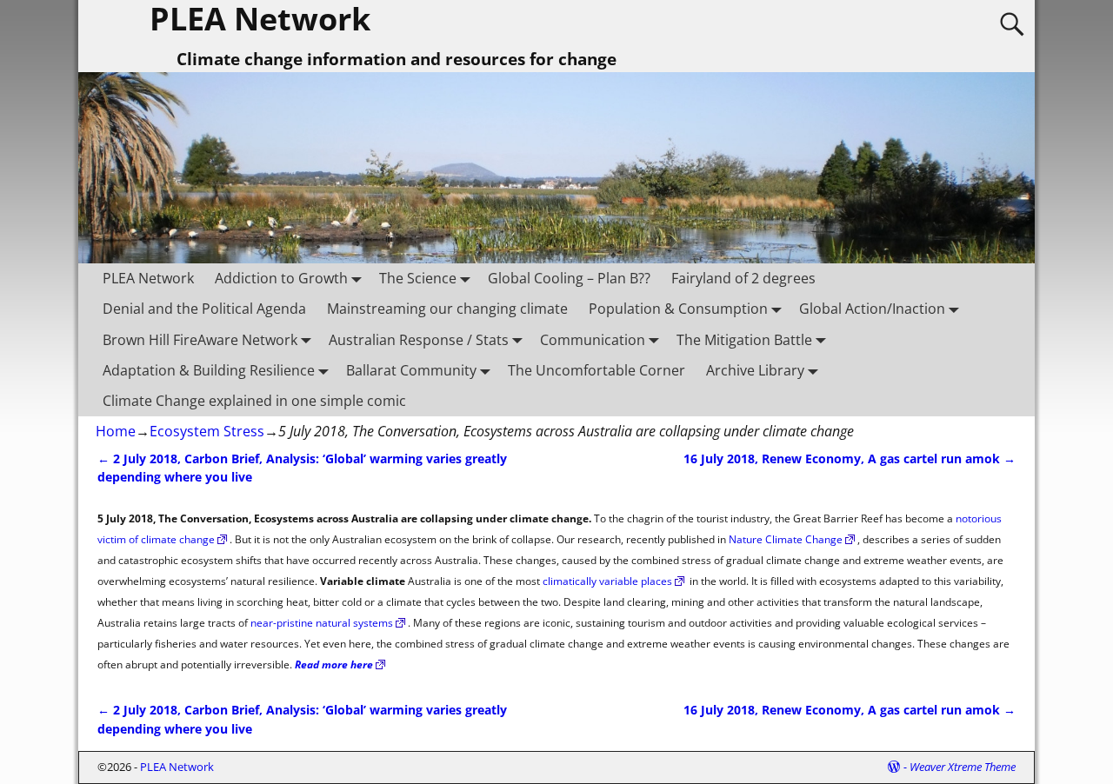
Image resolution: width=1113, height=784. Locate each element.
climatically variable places (607, 581)
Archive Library (755, 370)
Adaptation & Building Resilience (209, 370)
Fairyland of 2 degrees (743, 278)
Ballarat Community (411, 370)
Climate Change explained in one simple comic (254, 400)
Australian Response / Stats (419, 339)
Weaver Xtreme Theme (963, 766)
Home (116, 431)
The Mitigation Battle (744, 339)
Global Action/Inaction (872, 308)
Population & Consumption (678, 308)
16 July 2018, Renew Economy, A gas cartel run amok (849, 458)
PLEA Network (148, 278)
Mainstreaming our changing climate (447, 308)
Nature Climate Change (786, 539)
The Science (418, 278)
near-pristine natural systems (321, 622)
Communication (592, 339)
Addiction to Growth (281, 278)
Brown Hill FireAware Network (200, 339)
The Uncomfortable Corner (596, 370)
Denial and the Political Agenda (204, 308)
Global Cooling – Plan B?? (569, 278)
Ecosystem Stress (207, 431)
